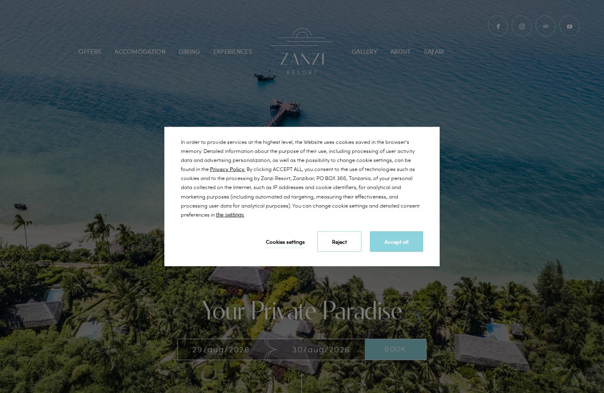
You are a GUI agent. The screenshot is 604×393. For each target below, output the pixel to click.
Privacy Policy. (227, 169)
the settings (230, 214)
